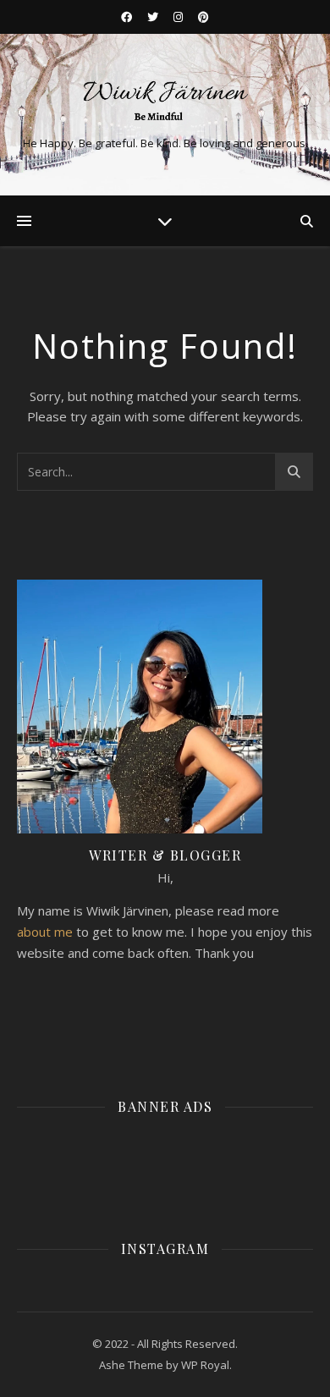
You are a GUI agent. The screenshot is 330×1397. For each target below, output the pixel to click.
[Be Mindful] (165, 100)
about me (45, 931)
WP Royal (205, 1364)
